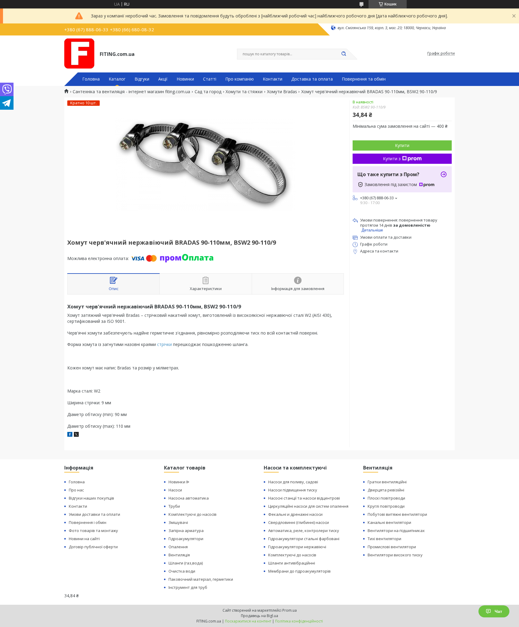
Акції (163, 79)
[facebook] (69, 435)
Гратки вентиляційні (387, 482)
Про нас (76, 490)
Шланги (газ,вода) (185, 563)
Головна (91, 79)
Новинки (185, 79)
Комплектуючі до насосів (192, 514)
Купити (402, 145)
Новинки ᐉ (178, 482)
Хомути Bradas (282, 91)
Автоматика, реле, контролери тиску (303, 530)
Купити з (392, 158)
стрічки (164, 344)
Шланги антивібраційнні (291, 563)
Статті (209, 79)
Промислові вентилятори (392, 546)
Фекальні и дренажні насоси (295, 514)
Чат (498, 611)
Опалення (178, 546)
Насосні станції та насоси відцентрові (304, 498)
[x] (76, 435)
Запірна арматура (186, 530)
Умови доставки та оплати (94, 514)
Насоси (175, 490)
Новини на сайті (84, 538)
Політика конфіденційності (299, 621)
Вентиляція (179, 555)
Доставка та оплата (312, 79)
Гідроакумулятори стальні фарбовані (303, 538)
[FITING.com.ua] (79, 53)
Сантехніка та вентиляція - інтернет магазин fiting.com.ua (131, 91)
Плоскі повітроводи (386, 498)
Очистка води (181, 571)
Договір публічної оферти (93, 546)
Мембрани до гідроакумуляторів (299, 571)
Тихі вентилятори (384, 538)
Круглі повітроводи (386, 506)
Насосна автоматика (188, 498)
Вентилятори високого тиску (395, 555)
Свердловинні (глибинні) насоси (298, 522)
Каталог (117, 79)
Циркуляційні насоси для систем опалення (308, 506)
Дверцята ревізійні (386, 490)
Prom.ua (289, 610)
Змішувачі (178, 522)
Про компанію (239, 79)
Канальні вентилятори (389, 522)
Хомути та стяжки (244, 91)
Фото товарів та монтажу (93, 530)
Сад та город (208, 91)
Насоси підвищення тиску (292, 490)
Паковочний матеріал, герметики (200, 579)
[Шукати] (344, 54)
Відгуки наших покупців (91, 498)
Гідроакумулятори (185, 538)
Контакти (272, 79)
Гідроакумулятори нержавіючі (297, 546)
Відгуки (142, 79)
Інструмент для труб (187, 587)
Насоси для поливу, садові (293, 482)
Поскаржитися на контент (248, 621)
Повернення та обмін (364, 79)
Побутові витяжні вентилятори (397, 514)
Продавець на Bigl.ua (259, 615)
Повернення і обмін (87, 522)
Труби (174, 506)
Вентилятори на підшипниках (396, 530)
